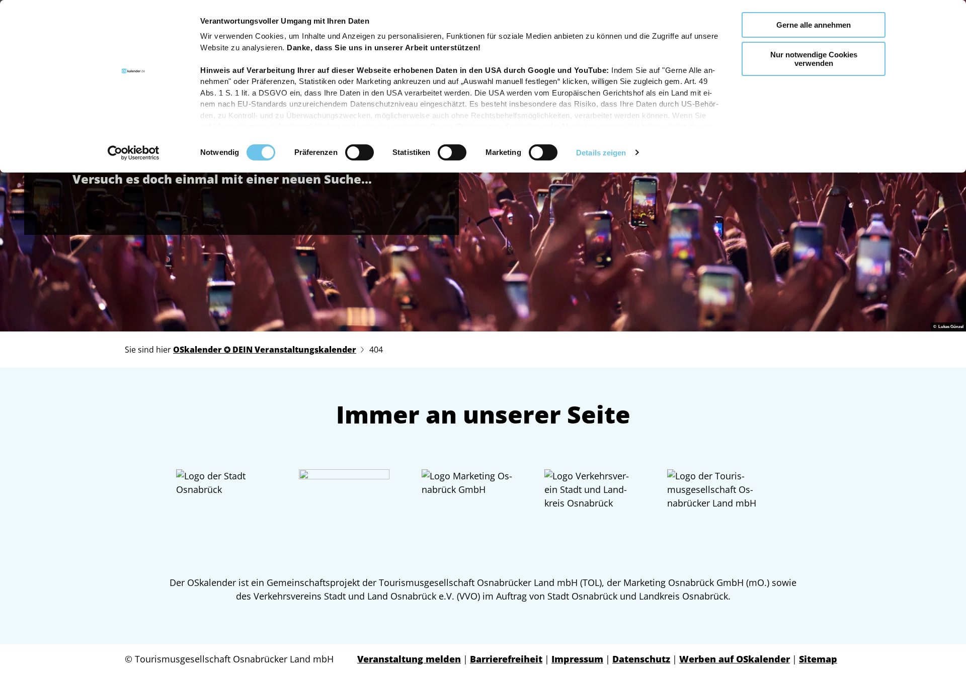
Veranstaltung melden (409, 659)
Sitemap (818, 659)
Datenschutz (641, 659)
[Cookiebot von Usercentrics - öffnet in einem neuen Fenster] (134, 152)
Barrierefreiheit (506, 659)
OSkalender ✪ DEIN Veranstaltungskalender (264, 349)
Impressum (577, 659)
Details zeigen (601, 152)
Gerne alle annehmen (813, 25)
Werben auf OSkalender (734, 659)
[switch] (359, 152)
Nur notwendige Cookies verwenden (813, 58)
